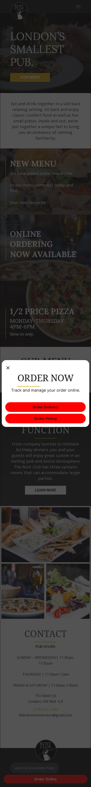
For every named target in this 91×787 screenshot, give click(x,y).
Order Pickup (45, 418)
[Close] (8, 368)
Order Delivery (45, 407)
